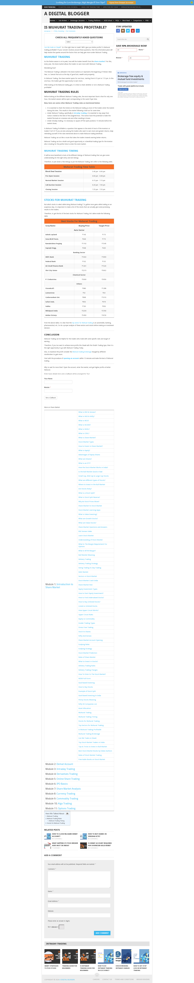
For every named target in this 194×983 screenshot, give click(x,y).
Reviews (52, 20)
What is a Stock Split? (86, 493)
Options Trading (66, 808)
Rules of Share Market (86, 657)
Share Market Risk (85, 585)
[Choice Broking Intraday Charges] (123, 956)
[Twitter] (128, 31)
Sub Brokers (63, 20)
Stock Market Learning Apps (89, 510)
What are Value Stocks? (87, 523)
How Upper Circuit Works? (88, 610)
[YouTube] (133, 31)
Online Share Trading (68, 778)
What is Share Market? (87, 438)
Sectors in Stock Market (87, 576)
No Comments (70, 31)
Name (141, 50)
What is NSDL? (84, 429)
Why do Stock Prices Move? (88, 502)
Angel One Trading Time (90, 7)
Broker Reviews (143, 979)
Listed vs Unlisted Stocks (87, 606)
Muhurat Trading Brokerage (89, 734)
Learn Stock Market (86, 536)
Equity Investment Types (87, 589)
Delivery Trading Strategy (88, 563)
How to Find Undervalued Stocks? (91, 598)
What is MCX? (83, 421)
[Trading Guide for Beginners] (70, 956)
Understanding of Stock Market (90, 540)
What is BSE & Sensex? (87, 412)
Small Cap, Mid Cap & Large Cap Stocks (93, 476)
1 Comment (55, 848)
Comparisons (137, 20)
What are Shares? (85, 459)
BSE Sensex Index (85, 531)
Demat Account (65, 764)
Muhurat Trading (84, 713)
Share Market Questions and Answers (92, 527)
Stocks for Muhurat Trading (89, 721)
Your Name (48, 378)
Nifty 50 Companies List (87, 704)
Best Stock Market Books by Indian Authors (95, 751)
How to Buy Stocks (85, 687)
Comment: (52, 869)
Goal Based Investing (86, 683)
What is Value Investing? (87, 514)
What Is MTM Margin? (87, 551)
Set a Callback (51, 398)
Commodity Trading (67, 798)
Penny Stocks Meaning (87, 700)
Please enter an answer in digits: (59, 921)
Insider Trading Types (86, 623)
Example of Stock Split (87, 691)
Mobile (47, 387)
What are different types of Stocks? (91, 480)
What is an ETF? (84, 463)
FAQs (117, 20)
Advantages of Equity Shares (89, 455)
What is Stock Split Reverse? (89, 497)
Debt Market (83, 572)
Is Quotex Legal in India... (68, 7)
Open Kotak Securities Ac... (131, 7)
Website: (51, 911)
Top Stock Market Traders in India (91, 742)
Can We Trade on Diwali (87, 738)
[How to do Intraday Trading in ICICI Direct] (106, 956)
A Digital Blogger (66, 13)
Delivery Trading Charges (88, 670)
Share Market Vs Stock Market (90, 506)
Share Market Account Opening (90, 640)
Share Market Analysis (69, 788)
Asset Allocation (84, 708)
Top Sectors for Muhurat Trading (91, 725)
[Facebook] (118, 31)
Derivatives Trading (67, 774)
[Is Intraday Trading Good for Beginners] (88, 956)
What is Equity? (84, 450)
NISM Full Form (84, 678)
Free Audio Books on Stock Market (91, 759)
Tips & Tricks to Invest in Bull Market (92, 747)
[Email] (138, 31)
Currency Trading (66, 793)
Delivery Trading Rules (86, 666)
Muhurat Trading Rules (54, 818)
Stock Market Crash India (88, 581)
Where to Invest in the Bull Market (91, 484)
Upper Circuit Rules (85, 615)
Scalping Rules (83, 644)
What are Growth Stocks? (88, 519)
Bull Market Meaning (86, 555)
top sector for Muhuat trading (82, 323)
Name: (50, 891)
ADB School (108, 20)
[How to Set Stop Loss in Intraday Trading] (141, 956)
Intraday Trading (66, 769)
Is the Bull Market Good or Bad (90, 472)
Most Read (126, 20)
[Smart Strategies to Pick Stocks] (52, 956)
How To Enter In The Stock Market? (92, 674)
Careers (96, 979)
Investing (61, 31)
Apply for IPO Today (110, 7)
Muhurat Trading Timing (87, 717)
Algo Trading (65, 803)
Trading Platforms (94, 20)
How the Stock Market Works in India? (93, 467)
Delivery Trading (84, 559)
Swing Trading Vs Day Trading (89, 568)
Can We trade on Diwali (52, 47)
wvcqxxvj (47, 31)
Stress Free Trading (85, 627)
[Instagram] (123, 31)
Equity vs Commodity (86, 619)
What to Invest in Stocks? (88, 661)
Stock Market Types (86, 442)
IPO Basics (62, 783)
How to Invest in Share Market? (90, 446)
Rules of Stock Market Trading (90, 755)
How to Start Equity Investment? (91, 593)
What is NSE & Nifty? (86, 416)
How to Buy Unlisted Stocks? (89, 602)
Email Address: (53, 901)
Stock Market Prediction (88, 653)
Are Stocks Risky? (85, 489)
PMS (147, 20)
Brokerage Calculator (77, 20)
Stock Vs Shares (84, 632)
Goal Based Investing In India (89, 696)
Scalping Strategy (85, 649)
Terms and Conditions (124, 979)
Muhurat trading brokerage (82, 352)
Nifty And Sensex (84, 636)
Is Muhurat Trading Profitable (89, 730)
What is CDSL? (83, 433)
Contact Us (107, 979)
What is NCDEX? (84, 425)
